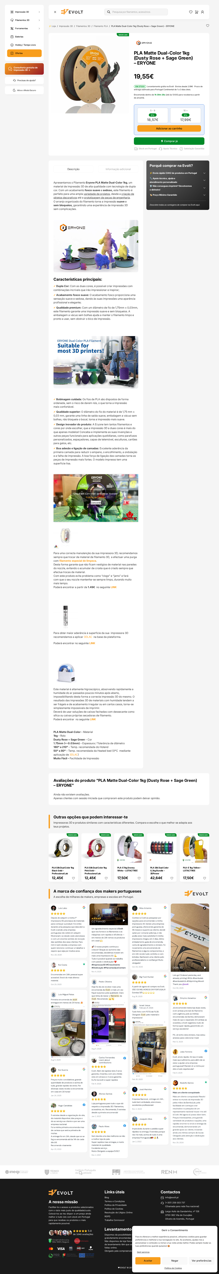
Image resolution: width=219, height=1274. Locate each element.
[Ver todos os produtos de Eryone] (144, 42)
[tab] (73, 169)
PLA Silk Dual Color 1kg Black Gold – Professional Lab (63, 870)
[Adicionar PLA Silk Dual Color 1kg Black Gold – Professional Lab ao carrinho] (73, 858)
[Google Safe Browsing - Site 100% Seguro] (59, 1240)
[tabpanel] (95, 470)
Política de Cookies (173, 1268)
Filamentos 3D (22, 20)
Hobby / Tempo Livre (25, 45)
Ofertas (19, 53)
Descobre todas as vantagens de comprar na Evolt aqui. (175, 205)
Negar (174, 1260)
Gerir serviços (143, 1252)
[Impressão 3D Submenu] (39, 11)
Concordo (96, 502)
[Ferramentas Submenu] (39, 28)
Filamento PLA (101, 26)
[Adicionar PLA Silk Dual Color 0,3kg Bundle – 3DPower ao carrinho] (171, 858)
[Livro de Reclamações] (81, 1240)
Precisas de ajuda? (26, 80)
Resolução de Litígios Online (118, 1212)
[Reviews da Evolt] (73, 1232)
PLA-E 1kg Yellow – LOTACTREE (192, 869)
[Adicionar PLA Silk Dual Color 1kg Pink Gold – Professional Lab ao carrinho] (106, 858)
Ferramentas (21, 28)
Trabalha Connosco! (114, 1220)
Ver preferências (201, 1260)
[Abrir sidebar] (55, 12)
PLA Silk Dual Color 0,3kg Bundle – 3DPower (159, 870)
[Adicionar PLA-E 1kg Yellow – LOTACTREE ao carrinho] (204, 858)
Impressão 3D (22, 11)
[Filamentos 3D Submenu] (39, 20)
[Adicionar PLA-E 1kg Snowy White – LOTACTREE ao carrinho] (139, 858)
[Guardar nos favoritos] (207, 25)
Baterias (19, 36)
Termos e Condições (115, 1201)
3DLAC (88, 636)
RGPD (107, 1216)
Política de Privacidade (116, 1205)
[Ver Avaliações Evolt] (129, 1031)
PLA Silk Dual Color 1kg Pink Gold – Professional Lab (96, 870)
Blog (107, 1197)
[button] (90, 74)
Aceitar (148, 1260)
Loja (54, 26)
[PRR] (71, 1255)
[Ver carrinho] (196, 12)
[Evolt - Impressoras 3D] (72, 12)
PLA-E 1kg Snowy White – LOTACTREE (127, 869)
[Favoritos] (191, 12)
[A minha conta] (202, 12)
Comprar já (171, 141)
